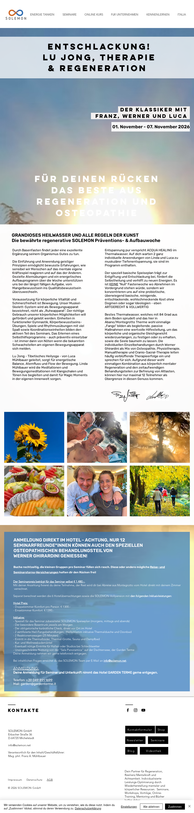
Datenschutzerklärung (88, 808)
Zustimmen (175, 806)
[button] (42, 14)
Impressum (15, 779)
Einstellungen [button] (129, 806)
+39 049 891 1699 (39, 680)
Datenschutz (34, 779)
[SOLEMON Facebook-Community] (127, 710)
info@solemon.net (115, 660)
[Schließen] (189, 806)
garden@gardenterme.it (38, 684)
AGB (50, 779)
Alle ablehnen (151, 806)
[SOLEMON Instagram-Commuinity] (135, 710)
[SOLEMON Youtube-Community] (143, 710)
